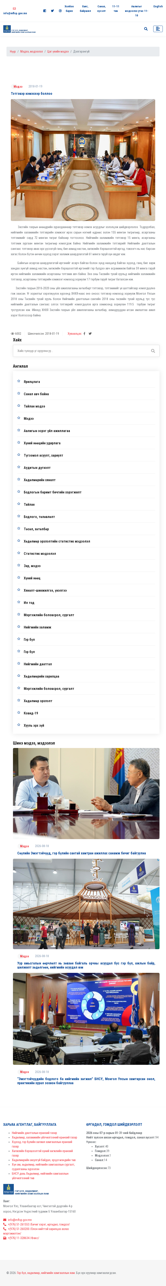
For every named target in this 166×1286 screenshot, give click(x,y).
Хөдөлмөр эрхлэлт (38, 701)
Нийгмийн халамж (37, 627)
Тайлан (29, 504)
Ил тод (29, 603)
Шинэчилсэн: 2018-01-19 (43, 333)
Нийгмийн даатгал (38, 664)
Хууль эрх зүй (34, 725)
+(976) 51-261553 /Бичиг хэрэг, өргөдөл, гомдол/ (39, 1224)
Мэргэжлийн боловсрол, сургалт (49, 615)
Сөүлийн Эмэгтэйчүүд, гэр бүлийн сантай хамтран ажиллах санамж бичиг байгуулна (81, 853)
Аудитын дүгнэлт (37, 468)
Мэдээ (18, 86)
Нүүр (13, 51)
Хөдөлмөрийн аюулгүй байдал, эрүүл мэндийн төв (44, 1160)
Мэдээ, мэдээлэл (31, 51)
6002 (18, 333)
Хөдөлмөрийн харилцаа (41, 676)
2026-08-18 (42, 846)
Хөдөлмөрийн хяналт (40, 480)
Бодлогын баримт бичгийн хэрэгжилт (52, 492)
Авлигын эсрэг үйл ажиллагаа (47, 431)
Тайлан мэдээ (34, 406)
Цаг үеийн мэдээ (58, 51)
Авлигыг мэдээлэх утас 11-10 (136, 11)
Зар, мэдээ (32, 566)
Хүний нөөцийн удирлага (42, 443)
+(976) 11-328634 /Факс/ (23, 1238)
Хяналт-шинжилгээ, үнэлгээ (45, 590)
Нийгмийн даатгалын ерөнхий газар (34, 1133)
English (158, 6)
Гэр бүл (29, 640)
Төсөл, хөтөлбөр (36, 529)
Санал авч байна (36, 394)
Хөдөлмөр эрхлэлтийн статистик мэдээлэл (57, 541)
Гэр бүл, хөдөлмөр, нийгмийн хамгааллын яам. (46, 1273)
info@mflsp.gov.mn (20, 1220)
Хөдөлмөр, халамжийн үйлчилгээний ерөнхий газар (44, 1137)
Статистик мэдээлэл (40, 554)
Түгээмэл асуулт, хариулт (43, 455)
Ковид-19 (31, 713)
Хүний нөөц (32, 578)
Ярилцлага (32, 382)
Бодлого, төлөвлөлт (39, 517)
